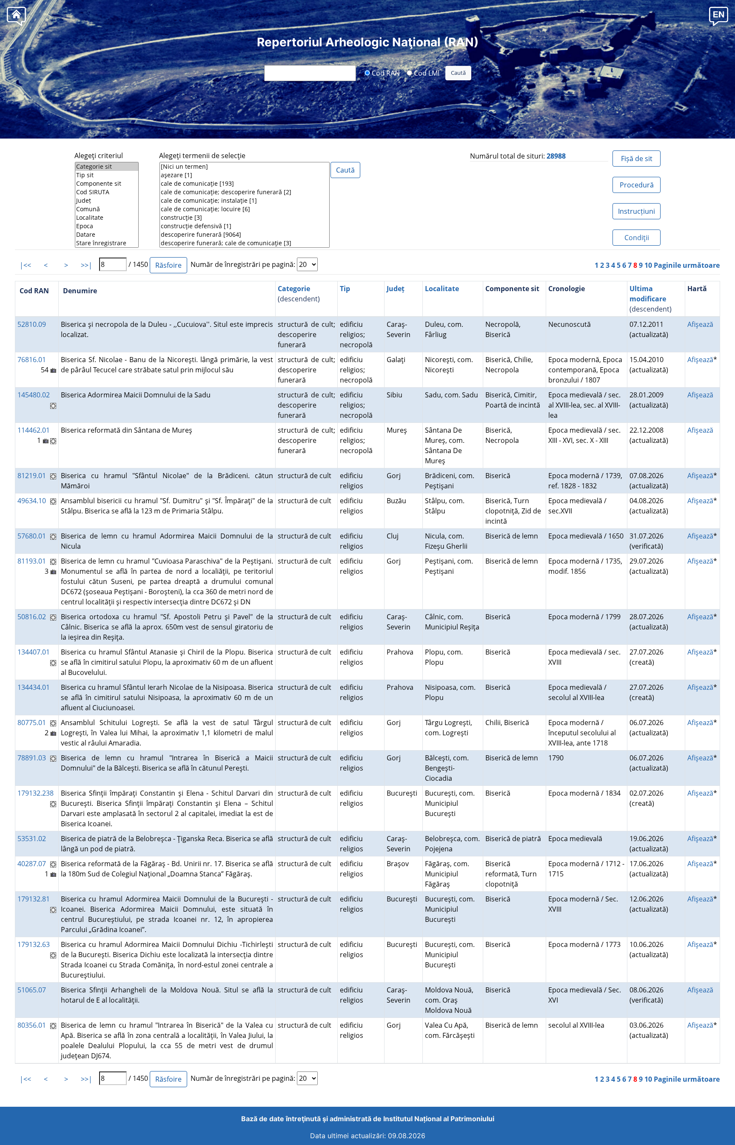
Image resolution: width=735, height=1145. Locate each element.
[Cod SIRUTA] (106, 192)
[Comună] (106, 209)
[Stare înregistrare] (106, 243)
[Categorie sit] (106, 166)
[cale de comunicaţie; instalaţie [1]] (244, 200)
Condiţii (636, 237)
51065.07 (31, 990)
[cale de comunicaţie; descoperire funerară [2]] (244, 192)
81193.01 (31, 561)
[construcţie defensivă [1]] (244, 226)
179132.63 (33, 944)
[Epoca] (106, 226)
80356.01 (31, 1025)
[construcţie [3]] (244, 217)
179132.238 (35, 793)
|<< (25, 265)
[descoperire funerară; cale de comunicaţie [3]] (244, 243)
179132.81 (33, 899)
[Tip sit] (106, 175)
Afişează (700, 324)
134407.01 (33, 652)
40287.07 (31, 863)
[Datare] (106, 234)
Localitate (442, 288)
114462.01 (33, 430)
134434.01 (33, 687)
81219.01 (31, 475)
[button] (718, 15)
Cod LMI (425, 72)
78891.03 (31, 757)
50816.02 (31, 616)
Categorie (294, 288)
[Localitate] (106, 217)
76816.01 (31, 359)
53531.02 (31, 838)
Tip (345, 288)
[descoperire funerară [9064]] (244, 234)
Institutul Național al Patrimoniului (438, 1118)
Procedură (637, 185)
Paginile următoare (687, 265)
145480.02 (33, 395)
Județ (396, 288)
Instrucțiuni (636, 211)
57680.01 (31, 536)
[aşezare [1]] (244, 175)
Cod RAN (385, 72)
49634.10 (31, 500)
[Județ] (106, 200)
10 (648, 265)
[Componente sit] (106, 183)
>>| (86, 265)
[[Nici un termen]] (244, 166)
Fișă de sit (636, 158)
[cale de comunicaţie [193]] (244, 183)
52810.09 (31, 324)
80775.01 (31, 722)
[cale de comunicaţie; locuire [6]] (244, 209)
